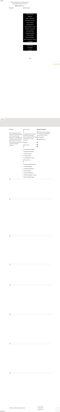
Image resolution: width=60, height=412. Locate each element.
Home (54, 64)
